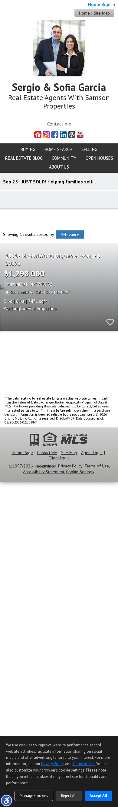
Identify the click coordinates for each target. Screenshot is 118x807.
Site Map (102, 13)
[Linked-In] (63, 134)
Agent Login (92, 452)
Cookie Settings (80, 471)
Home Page (22, 452)
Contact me (59, 124)
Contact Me (47, 452)
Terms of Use (96, 466)
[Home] (59, 48)
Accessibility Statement (43, 471)
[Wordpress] (71, 134)
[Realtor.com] (37, 134)
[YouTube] (80, 134)
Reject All (69, 795)
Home (84, 13)
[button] (6, 800)
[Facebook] (54, 134)
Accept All (98, 795)
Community (64, 158)
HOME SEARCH (58, 149)
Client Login (59, 457)
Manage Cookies (34, 795)
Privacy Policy (70, 466)
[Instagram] (46, 134)
